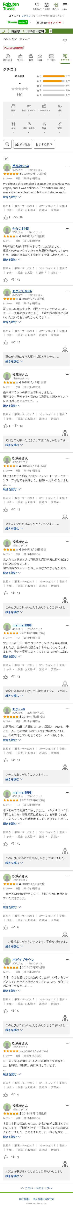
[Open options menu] (67, 166)
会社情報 (24, 1199)
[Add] (65, 41)
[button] (23, 167)
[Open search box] (7, 144)
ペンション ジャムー (16, 39)
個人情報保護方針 (44, 1199)
